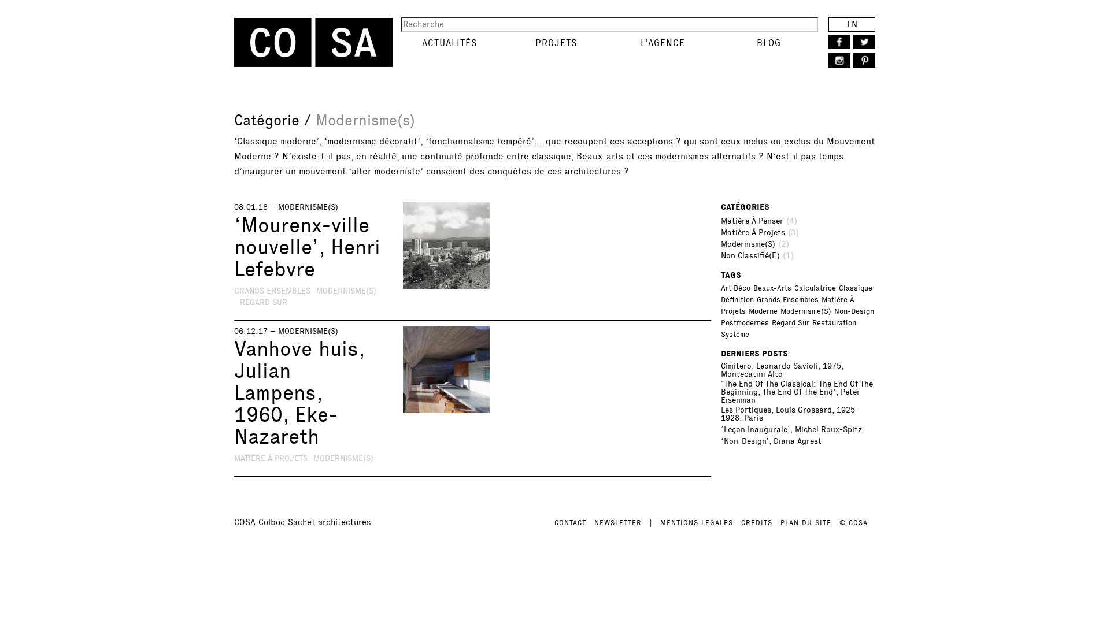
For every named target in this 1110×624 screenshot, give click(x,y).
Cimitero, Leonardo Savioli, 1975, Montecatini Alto (782, 370)
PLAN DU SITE (805, 523)
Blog (769, 43)
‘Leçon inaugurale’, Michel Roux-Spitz (791, 430)
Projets (556, 43)
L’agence (663, 43)
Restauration (834, 323)
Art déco (735, 288)
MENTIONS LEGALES (696, 523)
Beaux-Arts (772, 288)
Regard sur (263, 302)
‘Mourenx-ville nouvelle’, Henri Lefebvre (307, 247)
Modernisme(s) (308, 207)
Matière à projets (271, 458)
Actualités (450, 43)
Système (735, 334)
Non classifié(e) (750, 256)
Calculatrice (815, 288)
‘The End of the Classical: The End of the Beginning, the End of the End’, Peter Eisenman (797, 392)
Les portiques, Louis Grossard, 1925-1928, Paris (790, 414)
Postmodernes (745, 323)
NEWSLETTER (618, 523)
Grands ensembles (272, 291)
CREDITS (756, 523)
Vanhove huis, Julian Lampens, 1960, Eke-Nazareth (299, 393)
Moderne (763, 311)
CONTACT (570, 523)
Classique (855, 288)
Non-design (854, 311)
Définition (737, 299)
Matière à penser (752, 221)
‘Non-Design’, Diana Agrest (771, 441)
